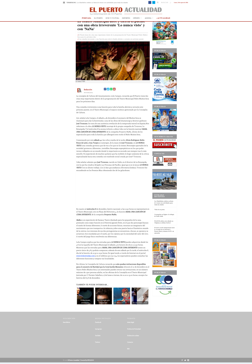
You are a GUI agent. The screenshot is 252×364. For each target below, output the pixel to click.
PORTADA (86, 18)
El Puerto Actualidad (73, 360)
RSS (128, 349)
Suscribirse (66, 322)
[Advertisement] (112, 188)
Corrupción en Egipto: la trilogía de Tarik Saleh (164, 215)
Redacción (88, 89)
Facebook (98, 322)
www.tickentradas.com (85, 256)
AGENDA (148, 18)
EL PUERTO (98, 18)
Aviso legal (130, 322)
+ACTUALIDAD (163, 18)
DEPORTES (126, 18)
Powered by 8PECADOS (87, 360)
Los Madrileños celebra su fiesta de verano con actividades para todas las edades (102, 2)
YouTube (98, 335)
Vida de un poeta (159, 209)
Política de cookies (133, 335)
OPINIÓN (136, 18)
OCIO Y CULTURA (112, 18)
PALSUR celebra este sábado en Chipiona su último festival (163, 222)
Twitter (97, 342)
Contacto (130, 342)
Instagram (98, 329)
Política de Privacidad (134, 329)
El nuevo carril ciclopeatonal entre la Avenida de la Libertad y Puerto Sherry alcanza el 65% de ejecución (164, 230)
